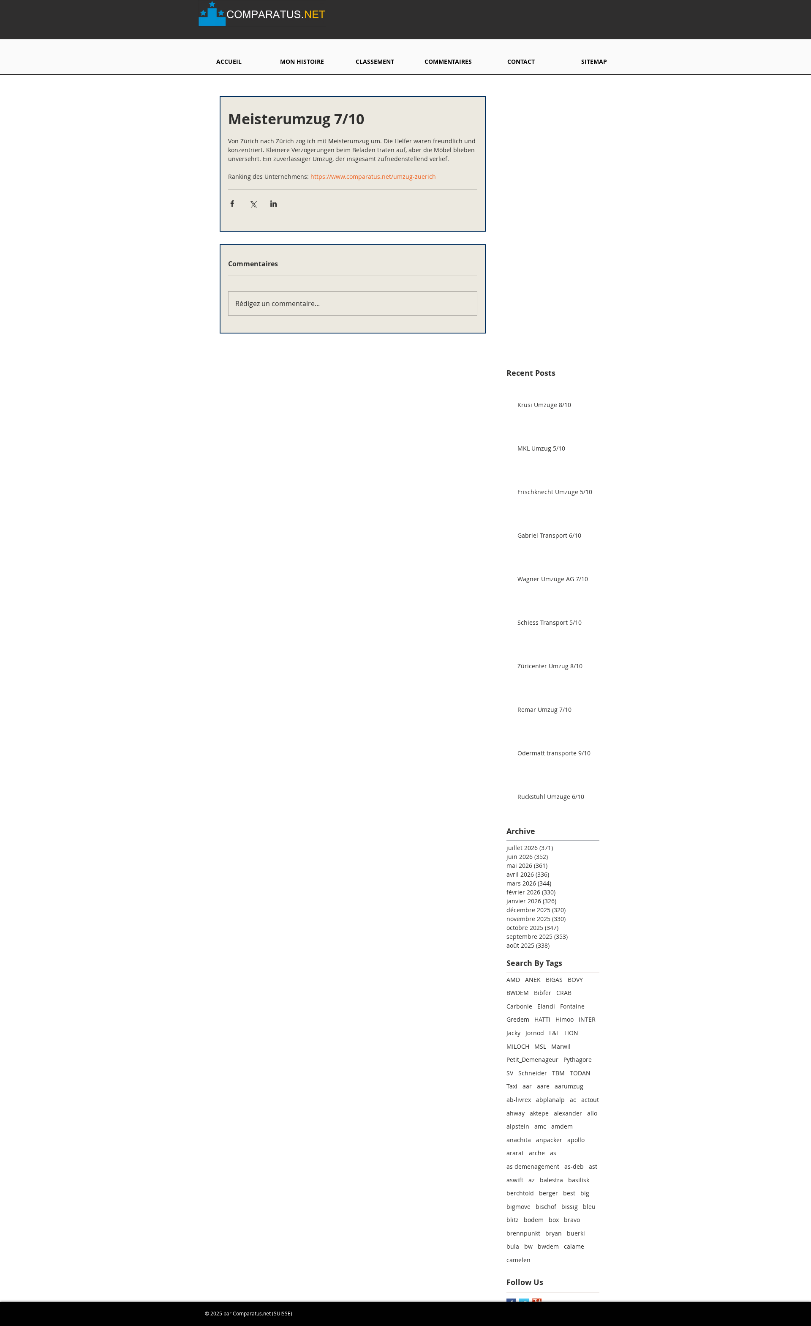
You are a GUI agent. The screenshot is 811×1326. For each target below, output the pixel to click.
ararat (515, 1153)
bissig (569, 1207)
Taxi (511, 1086)
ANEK (533, 980)
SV (509, 1073)
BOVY (575, 980)
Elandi (546, 1006)
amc (540, 1126)
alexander (568, 1113)
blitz (512, 1220)
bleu (589, 1207)
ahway (515, 1113)
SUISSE (282, 1313)
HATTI (542, 1019)
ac (573, 1100)
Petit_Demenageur (532, 1059)
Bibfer (542, 993)
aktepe (539, 1113)
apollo (576, 1140)
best (569, 1193)
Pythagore (577, 1059)
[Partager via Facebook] (232, 204)
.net (267, 1313)
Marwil (561, 1046)
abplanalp (550, 1100)
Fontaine (572, 1006)
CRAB (564, 993)
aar (527, 1086)
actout (590, 1100)
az (531, 1180)
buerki (576, 1233)
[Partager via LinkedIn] (273, 204)
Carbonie (519, 1006)
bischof (546, 1207)
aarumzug (569, 1086)
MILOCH (517, 1046)
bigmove (518, 1207)
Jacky (513, 1033)
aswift (514, 1180)
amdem (562, 1126)
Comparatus (247, 1313)
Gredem (517, 1019)
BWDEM (517, 993)
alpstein (517, 1126)
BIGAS (554, 980)
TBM (558, 1073)
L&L (554, 1033)
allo (592, 1113)
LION (571, 1033)
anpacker (549, 1140)
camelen (518, 1260)
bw (528, 1246)
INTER (587, 1019)
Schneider (532, 1073)
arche (537, 1153)
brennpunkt (523, 1233)
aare (543, 1086)
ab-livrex (518, 1100)
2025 (216, 1313)
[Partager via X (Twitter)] (253, 204)
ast (593, 1166)
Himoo (564, 1019)
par (227, 1313)
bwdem (548, 1246)
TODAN (580, 1073)
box (554, 1220)
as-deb (574, 1166)
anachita (518, 1140)
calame (574, 1246)
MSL (540, 1046)
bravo (572, 1220)
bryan (553, 1233)
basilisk (578, 1180)
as (553, 1153)
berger (548, 1193)
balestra (551, 1180)
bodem (534, 1220)
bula (512, 1246)
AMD (513, 980)
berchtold (520, 1193)
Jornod (534, 1033)
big (584, 1193)
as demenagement (532, 1166)
